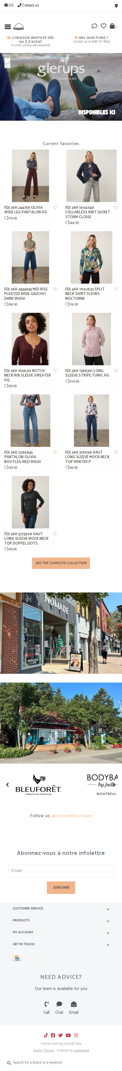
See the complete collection (61, 563)
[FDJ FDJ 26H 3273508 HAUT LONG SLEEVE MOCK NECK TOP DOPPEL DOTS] (30, 502)
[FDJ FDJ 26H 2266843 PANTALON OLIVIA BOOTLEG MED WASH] (30, 420)
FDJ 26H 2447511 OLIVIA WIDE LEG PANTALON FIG (25, 210)
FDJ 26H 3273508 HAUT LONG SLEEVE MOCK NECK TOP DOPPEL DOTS (26, 539)
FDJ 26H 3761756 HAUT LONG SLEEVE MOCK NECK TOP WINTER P (87, 457)
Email (74, 1012)
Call (46, 1012)
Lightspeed (81, 1050)
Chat (59, 1012)
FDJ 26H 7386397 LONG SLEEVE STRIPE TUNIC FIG (87, 373)
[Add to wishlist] (55, 208)
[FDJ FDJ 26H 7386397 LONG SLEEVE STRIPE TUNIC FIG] (91, 339)
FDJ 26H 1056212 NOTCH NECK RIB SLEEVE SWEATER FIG (27, 376)
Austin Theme (43, 1050)
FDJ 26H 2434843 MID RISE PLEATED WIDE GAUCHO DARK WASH (26, 294)
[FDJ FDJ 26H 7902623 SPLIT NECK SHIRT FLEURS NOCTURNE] (91, 257)
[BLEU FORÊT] (38, 784)
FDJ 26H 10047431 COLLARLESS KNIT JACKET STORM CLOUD (87, 213)
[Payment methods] (17, 957)
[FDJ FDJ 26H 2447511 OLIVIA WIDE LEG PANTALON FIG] (30, 176)
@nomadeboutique (72, 816)
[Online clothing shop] (18, 27)
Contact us (30, 5)
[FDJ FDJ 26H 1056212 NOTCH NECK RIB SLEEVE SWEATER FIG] (30, 339)
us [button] (10, 5)
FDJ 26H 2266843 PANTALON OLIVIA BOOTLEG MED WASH (22, 457)
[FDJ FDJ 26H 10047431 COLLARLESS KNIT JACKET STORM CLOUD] (91, 176)
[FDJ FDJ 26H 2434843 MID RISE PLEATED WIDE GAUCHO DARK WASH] (30, 257)
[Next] (114, 784)
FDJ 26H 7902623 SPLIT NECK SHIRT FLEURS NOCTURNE (85, 294)
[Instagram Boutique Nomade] (76, 1035)
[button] (94, 27)
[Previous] (7, 784)
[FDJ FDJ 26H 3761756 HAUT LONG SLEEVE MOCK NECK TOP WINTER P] (91, 420)
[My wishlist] (103, 27)
